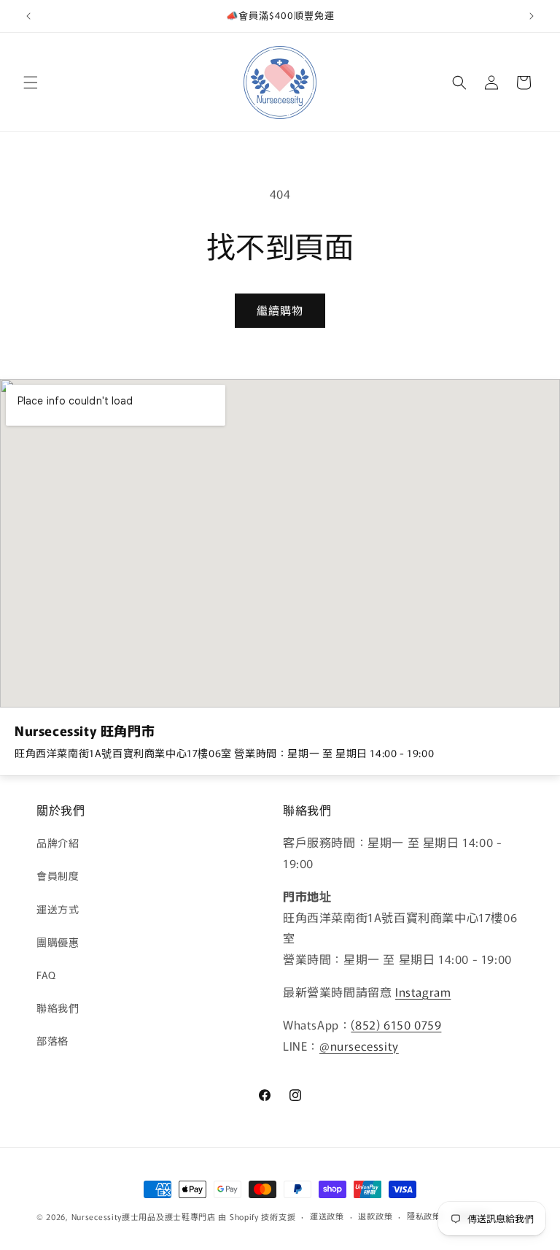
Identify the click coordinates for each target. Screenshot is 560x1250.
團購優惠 (57, 942)
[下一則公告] (532, 16)
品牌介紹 (57, 842)
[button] (31, 82)
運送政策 (327, 1216)
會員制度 (57, 875)
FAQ (46, 974)
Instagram (423, 991)
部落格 (52, 1040)
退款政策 (375, 1216)
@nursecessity (359, 1045)
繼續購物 (280, 310)
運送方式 (57, 909)
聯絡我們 (57, 1007)
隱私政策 (424, 1216)
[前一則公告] (28, 16)
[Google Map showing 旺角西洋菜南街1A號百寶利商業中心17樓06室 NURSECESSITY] (280, 543)
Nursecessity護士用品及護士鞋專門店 (143, 1216)
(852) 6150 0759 (396, 1024)
